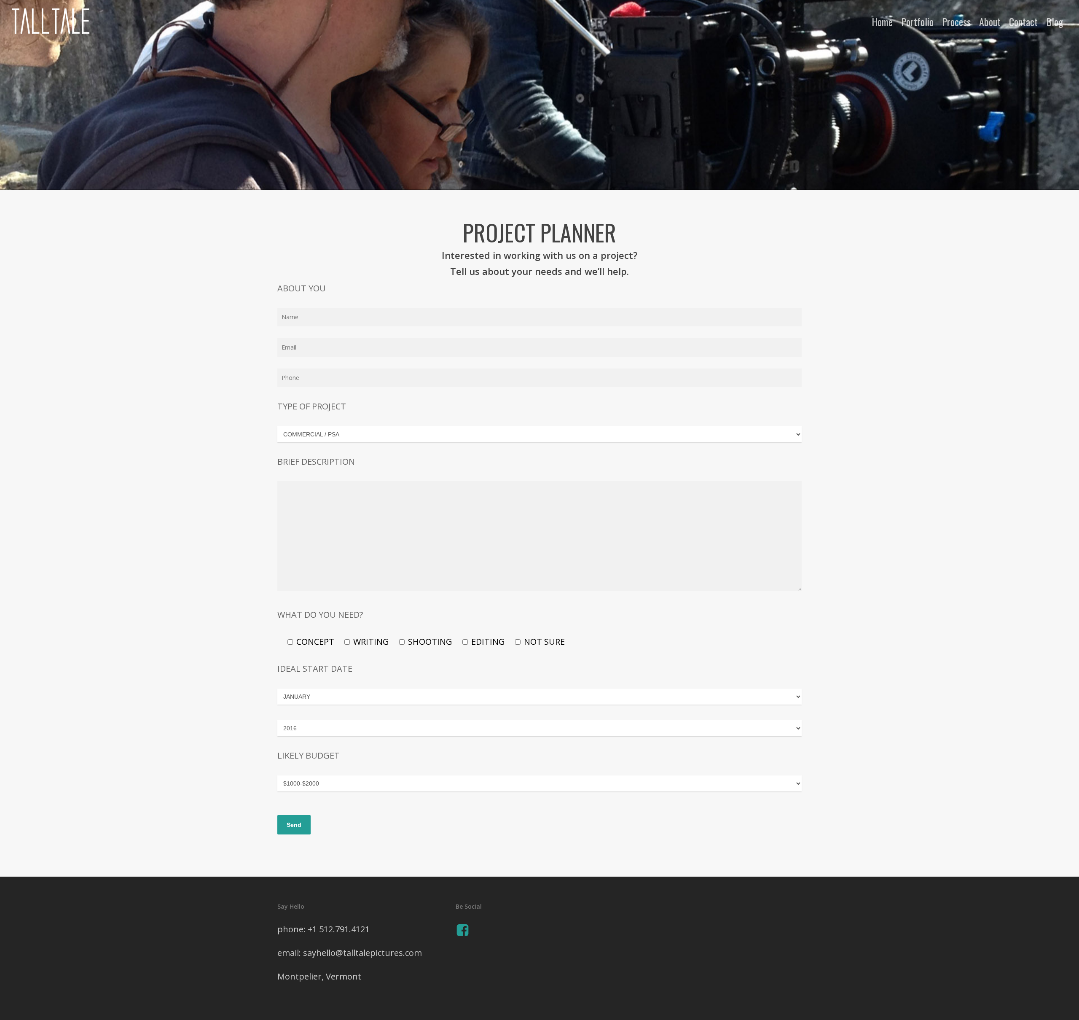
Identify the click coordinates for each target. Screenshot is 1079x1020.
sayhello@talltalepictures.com (362, 952)
